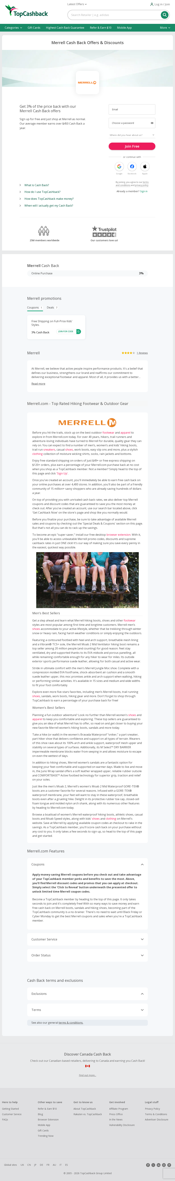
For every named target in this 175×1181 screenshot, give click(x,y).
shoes (69, 449)
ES (66, 1164)
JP (35, 1164)
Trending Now (45, 1135)
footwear (108, 432)
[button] (77, 4)
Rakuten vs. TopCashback (87, 1114)
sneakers (49, 449)
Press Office (116, 1114)
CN (29, 1164)
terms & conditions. (71, 1023)
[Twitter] (153, 1165)
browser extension (118, 535)
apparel (125, 432)
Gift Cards (34, 28)
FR (47, 1164)
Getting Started (10, 1108)
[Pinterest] (169, 1165)
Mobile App (124, 28)
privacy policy (141, 185)
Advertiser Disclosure (156, 1119)
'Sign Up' (62, 473)
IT (60, 1164)
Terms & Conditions (156, 1114)
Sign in (143, 191)
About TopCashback (84, 1108)
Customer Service (12, 1114)
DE (41, 1164)
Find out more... (87, 1075)
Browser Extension (48, 1119)
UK (22, 1164)
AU (54, 1164)
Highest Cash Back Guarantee (65, 28)
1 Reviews (142, 352)
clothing (37, 454)
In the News (116, 1119)
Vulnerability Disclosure (122, 1125)
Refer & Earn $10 (100, 28)
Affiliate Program (118, 1108)
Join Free (132, 146)
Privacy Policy (152, 1108)
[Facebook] (148, 1165)
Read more (38, 384)
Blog (40, 1114)
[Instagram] (164, 1165)
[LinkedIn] (158, 1165)
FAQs (5, 1119)
